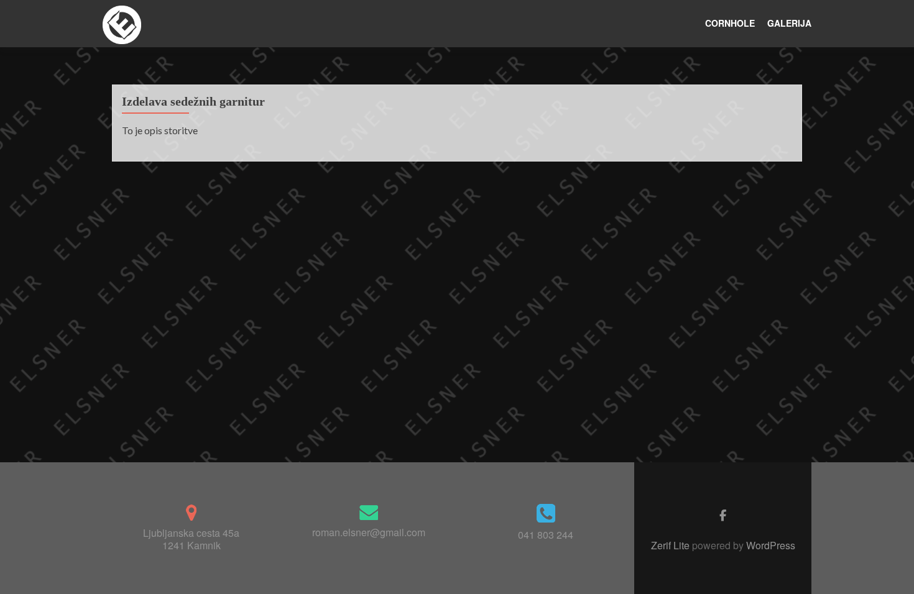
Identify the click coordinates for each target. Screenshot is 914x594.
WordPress (769, 545)
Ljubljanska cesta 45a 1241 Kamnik (191, 539)
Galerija (789, 23)
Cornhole (730, 23)
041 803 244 (545, 535)
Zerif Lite (671, 545)
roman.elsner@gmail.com (368, 532)
